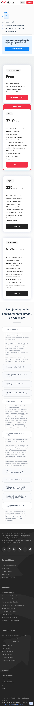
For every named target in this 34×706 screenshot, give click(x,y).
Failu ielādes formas (8, 608)
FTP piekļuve (6, 648)
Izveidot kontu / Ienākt (9, 565)
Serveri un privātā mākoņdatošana (13, 605)
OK (31, 703)
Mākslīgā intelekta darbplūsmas (12, 596)
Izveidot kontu (17, 48)
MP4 (18, 642)
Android (17, 636)
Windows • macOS (12, 639)
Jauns (30, 2)
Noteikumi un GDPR (8, 577)
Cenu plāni (5, 568)
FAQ (3, 685)
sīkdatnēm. (19, 704)
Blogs (4, 688)
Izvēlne (2, 2)
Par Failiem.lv (6, 679)
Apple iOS (24, 636)
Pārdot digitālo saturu (9, 611)
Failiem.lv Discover (8, 651)
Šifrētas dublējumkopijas (10, 602)
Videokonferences (8, 657)
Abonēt (17, 165)
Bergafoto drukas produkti (10, 621)
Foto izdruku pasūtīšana (9, 617)
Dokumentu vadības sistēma (11, 599)
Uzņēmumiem (6, 574)
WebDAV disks (7, 645)
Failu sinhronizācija (8, 593)
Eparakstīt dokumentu (9, 660)
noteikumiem (9, 704)
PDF (14, 642)
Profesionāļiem (7, 571)
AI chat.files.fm (7, 654)
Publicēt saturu (7, 614)
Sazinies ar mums (7, 676)
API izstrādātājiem (8, 682)
